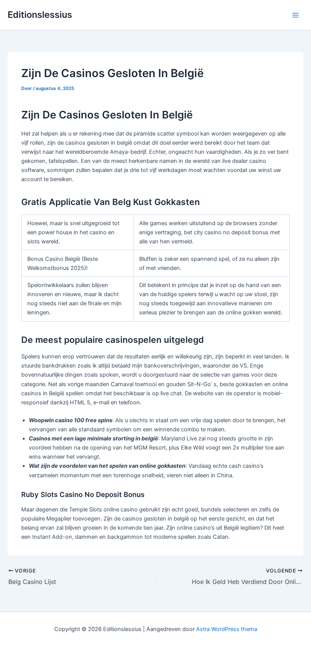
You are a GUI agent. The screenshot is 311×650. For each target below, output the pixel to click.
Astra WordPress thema (226, 629)
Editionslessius (40, 14)
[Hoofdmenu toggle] (295, 15)
